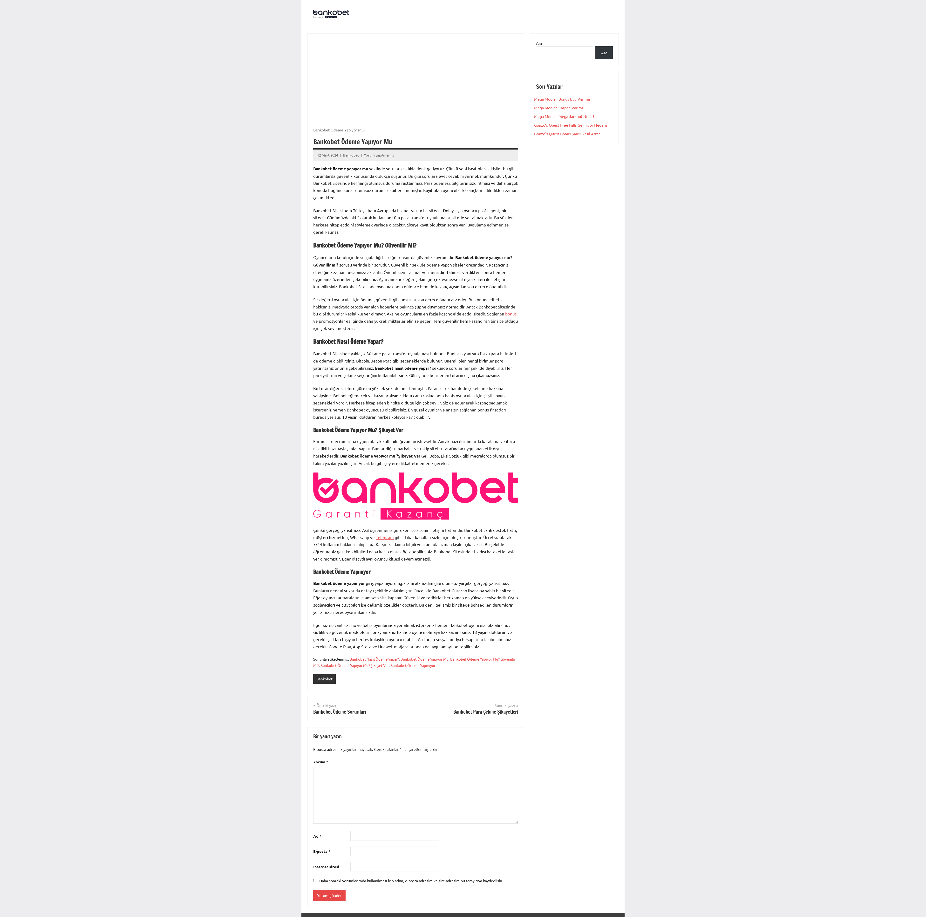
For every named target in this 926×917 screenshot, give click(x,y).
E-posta (321, 851)
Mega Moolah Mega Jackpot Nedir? (564, 116)
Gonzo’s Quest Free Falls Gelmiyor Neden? (570, 125)
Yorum (320, 761)
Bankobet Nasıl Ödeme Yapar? (374, 659)
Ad (317, 836)
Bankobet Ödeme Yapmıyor (413, 665)
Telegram (385, 537)
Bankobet (351, 155)
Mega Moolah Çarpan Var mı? (559, 107)
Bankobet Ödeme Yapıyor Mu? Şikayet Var (354, 665)
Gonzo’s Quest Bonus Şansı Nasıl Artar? (567, 133)
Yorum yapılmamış (379, 155)
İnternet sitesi (326, 866)
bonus (511, 313)
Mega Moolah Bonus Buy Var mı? (562, 98)
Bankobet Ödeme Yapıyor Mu (425, 659)
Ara (539, 43)
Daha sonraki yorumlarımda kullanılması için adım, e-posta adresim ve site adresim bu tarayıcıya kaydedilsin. (411, 880)
